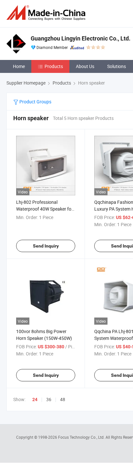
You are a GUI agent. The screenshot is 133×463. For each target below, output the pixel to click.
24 (34, 399)
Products (54, 66)
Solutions (116, 66)
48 (62, 399)
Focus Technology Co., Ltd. (82, 437)
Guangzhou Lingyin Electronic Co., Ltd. (80, 38)
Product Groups (34, 101)
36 (48, 399)
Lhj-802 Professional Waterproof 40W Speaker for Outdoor (44, 209)
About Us (85, 66)
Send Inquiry (46, 246)
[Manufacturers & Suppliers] (47, 12)
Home (19, 66)
